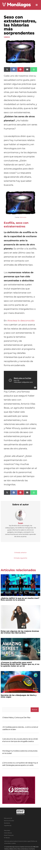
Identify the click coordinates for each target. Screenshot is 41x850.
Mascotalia (7, 830)
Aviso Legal (27, 841)
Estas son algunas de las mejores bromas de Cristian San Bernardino (20, 632)
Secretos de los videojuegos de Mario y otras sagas (19, 696)
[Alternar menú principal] (36, 5)
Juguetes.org (7, 825)
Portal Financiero (9, 835)
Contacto (20, 841)
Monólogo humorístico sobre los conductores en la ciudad (19, 752)
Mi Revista (7, 837)
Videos (7, 37)
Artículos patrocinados (10, 841)
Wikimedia (23, 217)
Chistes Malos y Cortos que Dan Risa (16, 717)
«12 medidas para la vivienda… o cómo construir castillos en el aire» (20, 728)
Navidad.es (7, 823)
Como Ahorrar (8, 833)
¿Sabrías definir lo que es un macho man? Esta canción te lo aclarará (20, 599)
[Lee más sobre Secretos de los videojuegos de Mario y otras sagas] (20, 682)
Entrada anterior (20, 552)
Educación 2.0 (8, 818)
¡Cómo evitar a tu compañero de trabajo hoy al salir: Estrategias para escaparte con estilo (20, 764)
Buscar (34, 709)
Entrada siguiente (20, 558)
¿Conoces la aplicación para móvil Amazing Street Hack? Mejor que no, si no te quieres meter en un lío (20, 664)
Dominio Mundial (9, 820)
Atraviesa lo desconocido (21, 320)
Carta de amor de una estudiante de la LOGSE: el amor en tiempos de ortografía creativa (20, 740)
